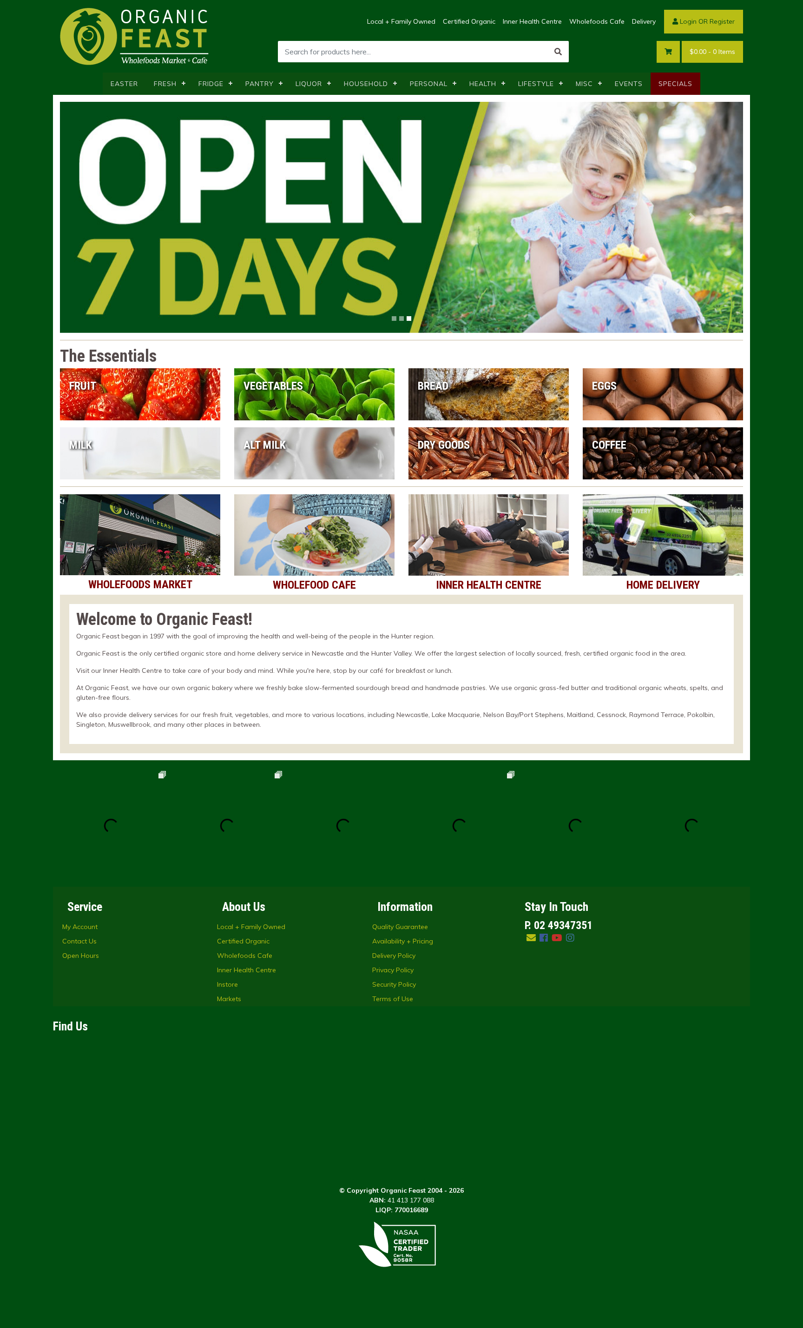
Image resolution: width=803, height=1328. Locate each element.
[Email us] (531, 937)
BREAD (433, 385)
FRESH (165, 84)
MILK (80, 445)
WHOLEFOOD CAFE (314, 584)
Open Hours (80, 955)
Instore (227, 984)
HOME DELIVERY (663, 584)
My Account (80, 927)
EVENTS (629, 84)
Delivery (644, 21)
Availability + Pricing (402, 941)
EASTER (124, 84)
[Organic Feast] (135, 36)
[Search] (558, 51)
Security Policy (394, 984)
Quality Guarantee (400, 927)
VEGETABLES (273, 385)
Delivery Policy (393, 955)
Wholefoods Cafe (597, 21)
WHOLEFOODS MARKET (140, 584)
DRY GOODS (444, 445)
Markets (229, 999)
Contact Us (79, 941)
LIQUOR (309, 84)
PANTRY (259, 84)
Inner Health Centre (532, 21)
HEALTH (482, 84)
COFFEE (609, 445)
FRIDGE (211, 84)
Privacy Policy (393, 970)
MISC (584, 84)
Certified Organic (469, 21)
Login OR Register (706, 21)
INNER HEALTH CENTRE (488, 584)
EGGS (604, 385)
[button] (111, 217)
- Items (712, 51)
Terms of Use (392, 999)
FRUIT (82, 385)
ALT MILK (265, 445)
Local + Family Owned (401, 21)
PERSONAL (429, 84)
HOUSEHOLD (366, 84)
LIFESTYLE (536, 84)
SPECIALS (675, 84)
